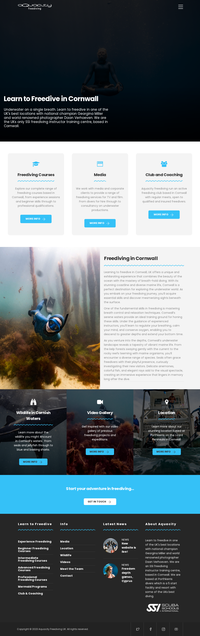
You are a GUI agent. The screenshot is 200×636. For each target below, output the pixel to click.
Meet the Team (71, 568)
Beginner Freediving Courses (33, 549)
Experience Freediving (34, 541)
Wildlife (65, 555)
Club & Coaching (30, 593)
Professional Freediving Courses (32, 578)
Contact (66, 575)
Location (66, 548)
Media (64, 541)
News (125, 540)
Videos (65, 562)
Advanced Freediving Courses (34, 569)
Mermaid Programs (32, 586)
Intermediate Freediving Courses (32, 559)
